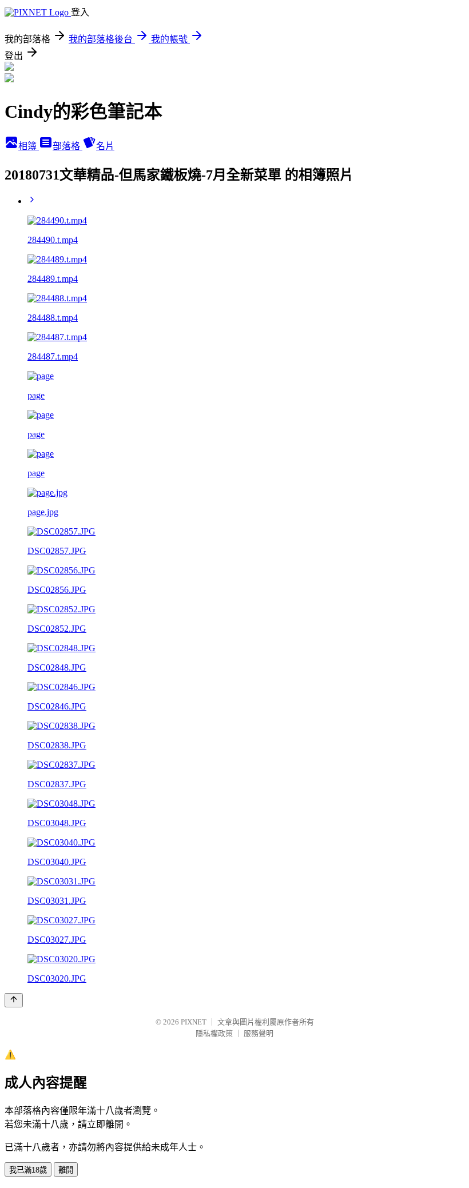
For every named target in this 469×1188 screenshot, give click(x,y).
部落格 (67, 146)
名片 (105, 146)
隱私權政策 (214, 1033)
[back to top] (14, 1000)
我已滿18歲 (28, 1170)
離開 (65, 1170)
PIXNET (193, 1022)
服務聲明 (258, 1033)
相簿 (28, 146)
